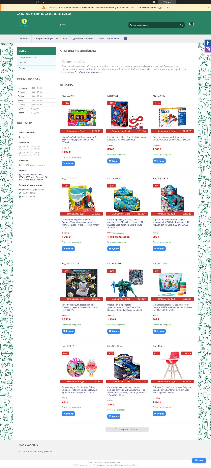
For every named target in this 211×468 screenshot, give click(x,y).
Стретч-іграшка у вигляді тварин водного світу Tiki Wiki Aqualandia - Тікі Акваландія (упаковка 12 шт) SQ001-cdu (171, 223)
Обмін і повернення (109, 38)
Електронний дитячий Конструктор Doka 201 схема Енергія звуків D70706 (171, 138)
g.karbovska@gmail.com (33, 189)
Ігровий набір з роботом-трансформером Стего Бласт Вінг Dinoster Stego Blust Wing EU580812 (124, 307)
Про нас (22, 63)
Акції (65, 38)
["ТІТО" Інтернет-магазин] (24, 25)
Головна (24, 38)
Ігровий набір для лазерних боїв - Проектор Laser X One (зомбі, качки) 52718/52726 (80, 307)
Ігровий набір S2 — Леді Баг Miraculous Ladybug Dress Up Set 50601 (126, 138)
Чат (201, 460)
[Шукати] (182, 25)
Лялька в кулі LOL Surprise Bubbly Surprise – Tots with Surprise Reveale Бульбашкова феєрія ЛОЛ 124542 (79, 390)
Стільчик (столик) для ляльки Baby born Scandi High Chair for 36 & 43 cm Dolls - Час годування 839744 (172, 390)
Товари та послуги (43, 38)
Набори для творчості (89, 72)
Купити (69, 163)
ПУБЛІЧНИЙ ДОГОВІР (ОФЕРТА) (36, 451)
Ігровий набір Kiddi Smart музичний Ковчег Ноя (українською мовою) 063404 (79, 139)
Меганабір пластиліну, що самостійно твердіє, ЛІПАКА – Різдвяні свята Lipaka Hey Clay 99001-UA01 (172, 307)
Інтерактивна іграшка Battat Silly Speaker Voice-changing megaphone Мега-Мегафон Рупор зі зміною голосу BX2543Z (80, 223)
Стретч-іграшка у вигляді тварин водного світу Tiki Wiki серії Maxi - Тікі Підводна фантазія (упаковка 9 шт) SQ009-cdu (125, 223)
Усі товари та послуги (126, 429)
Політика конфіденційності (127, 465)
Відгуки (22, 68)
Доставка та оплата (83, 38)
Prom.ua (119, 463)
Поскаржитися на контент (104, 465)
